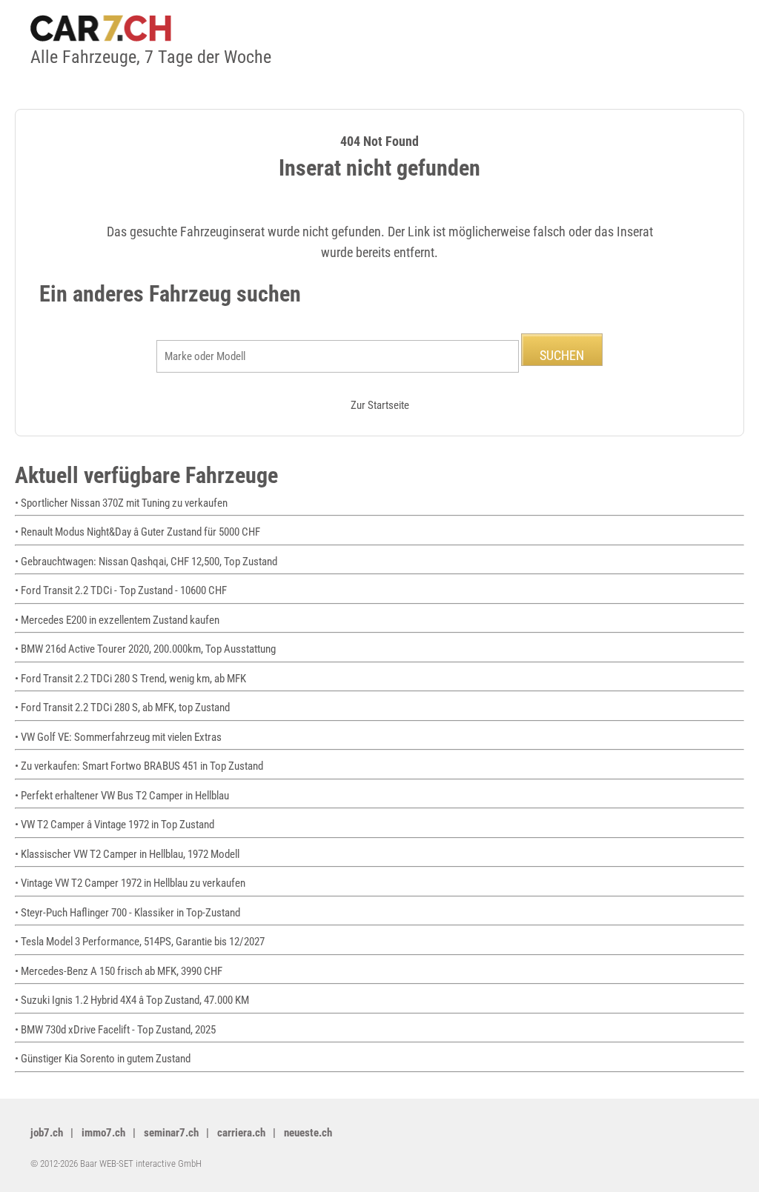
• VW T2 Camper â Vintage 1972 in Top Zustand (114, 824)
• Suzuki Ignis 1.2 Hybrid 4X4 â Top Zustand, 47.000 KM (132, 1000)
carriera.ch (241, 1132)
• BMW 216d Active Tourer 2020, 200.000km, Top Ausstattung (145, 649)
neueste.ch (308, 1132)
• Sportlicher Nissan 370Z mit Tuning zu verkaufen (121, 503)
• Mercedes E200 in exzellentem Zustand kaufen (117, 620)
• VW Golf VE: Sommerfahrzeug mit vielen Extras (118, 737)
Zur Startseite (380, 405)
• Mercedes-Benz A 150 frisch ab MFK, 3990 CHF (118, 971)
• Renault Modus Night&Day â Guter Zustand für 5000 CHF (137, 532)
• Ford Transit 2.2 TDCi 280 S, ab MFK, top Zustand (122, 707)
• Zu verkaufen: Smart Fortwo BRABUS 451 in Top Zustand (139, 766)
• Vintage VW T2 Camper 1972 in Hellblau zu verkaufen (130, 883)
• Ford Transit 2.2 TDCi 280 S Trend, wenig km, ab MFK (130, 678)
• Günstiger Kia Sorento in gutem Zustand (102, 1058)
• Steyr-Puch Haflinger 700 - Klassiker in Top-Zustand (127, 912)
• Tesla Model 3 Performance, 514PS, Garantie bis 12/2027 (140, 941)
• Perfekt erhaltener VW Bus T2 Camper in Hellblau (122, 795)
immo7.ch (103, 1132)
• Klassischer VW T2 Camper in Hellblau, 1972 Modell (127, 854)
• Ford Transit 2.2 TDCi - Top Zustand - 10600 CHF (121, 590)
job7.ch (46, 1132)
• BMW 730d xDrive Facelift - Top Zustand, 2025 (115, 1029)
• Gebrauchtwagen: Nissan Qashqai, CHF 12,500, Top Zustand (146, 561)
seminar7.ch (171, 1132)
